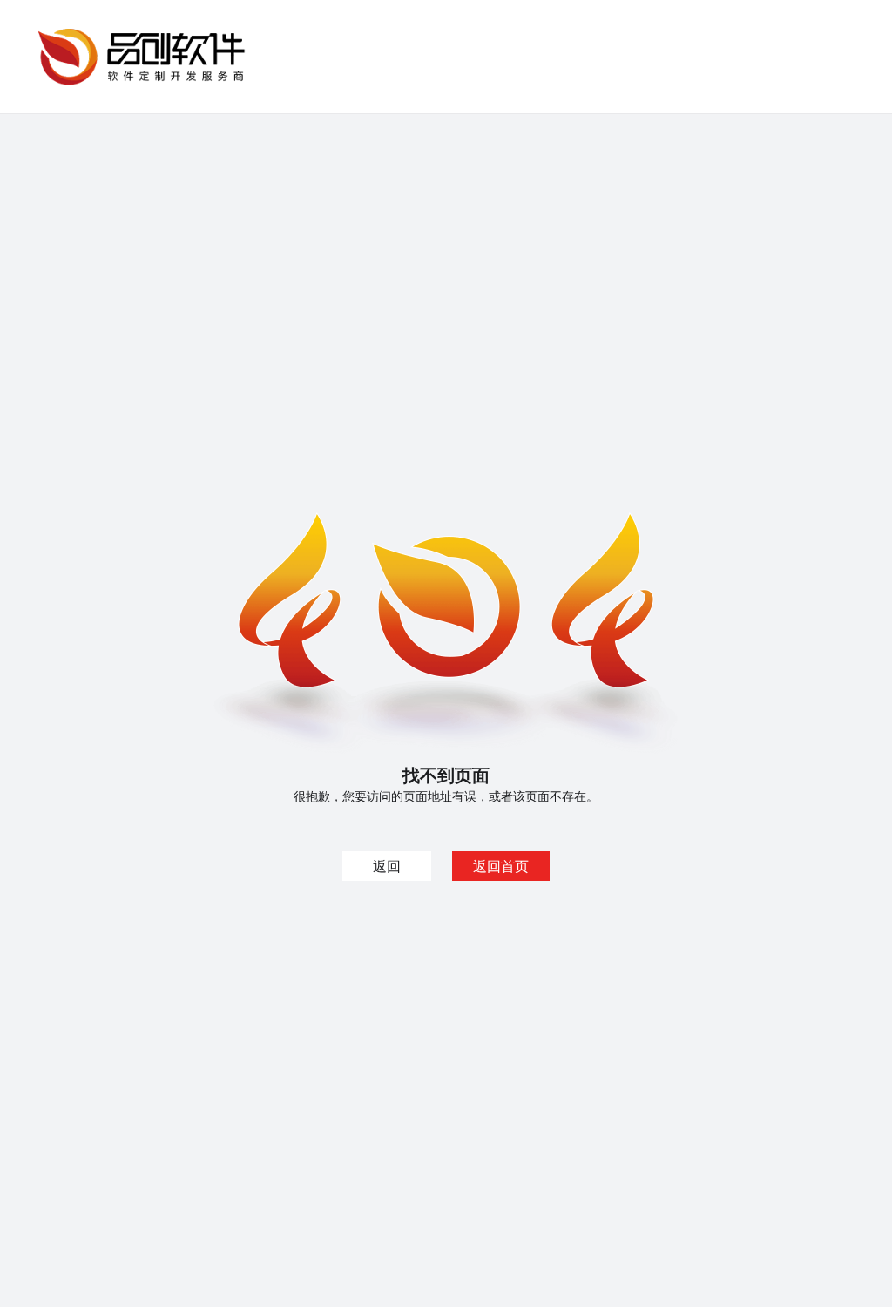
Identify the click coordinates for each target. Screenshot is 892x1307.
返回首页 (501, 866)
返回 (387, 866)
